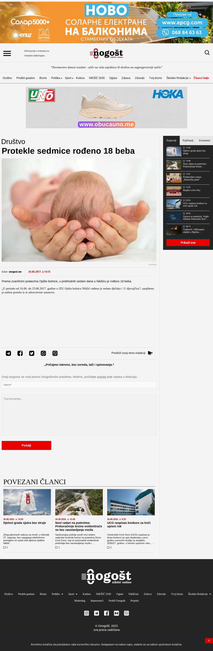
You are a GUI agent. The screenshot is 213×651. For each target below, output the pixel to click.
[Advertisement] (79, 317)
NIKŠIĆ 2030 (97, 78)
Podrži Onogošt (117, 600)
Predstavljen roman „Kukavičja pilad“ (192, 178)
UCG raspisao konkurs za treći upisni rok (195, 204)
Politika (55, 78)
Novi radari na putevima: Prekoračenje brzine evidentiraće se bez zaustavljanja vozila (78, 526)
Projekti (134, 600)
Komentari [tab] (204, 140)
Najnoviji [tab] (171, 140)
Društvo (7, 78)
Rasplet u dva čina (191, 190)
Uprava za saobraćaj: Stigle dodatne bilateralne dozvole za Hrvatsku (196, 218)
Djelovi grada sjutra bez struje (24, 522)
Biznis (43, 78)
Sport (68, 78)
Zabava (125, 78)
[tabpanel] (188, 197)
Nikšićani (133, 594)
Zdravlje (140, 78)
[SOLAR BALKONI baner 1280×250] (106, 22)
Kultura (80, 78)
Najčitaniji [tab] (188, 140)
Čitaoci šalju (201, 78)
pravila (101, 377)
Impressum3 (97, 600)
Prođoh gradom (25, 78)
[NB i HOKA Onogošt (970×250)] (106, 107)
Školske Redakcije (177, 78)
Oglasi (113, 78)
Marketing (79, 600)
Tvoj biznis (155, 78)
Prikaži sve (188, 242)
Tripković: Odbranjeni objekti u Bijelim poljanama (193, 231)
